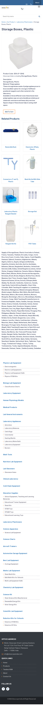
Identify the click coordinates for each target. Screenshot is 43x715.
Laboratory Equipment (12, 393)
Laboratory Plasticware (24, 22)
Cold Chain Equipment (11, 486)
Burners (7, 448)
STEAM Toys (9, 512)
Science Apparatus (10, 529)
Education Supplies (10, 493)
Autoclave (8, 425)
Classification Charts (12, 386)
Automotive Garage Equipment (15, 553)
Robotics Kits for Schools (13, 618)
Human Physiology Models (13, 400)
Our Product (11, 22)
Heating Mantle (10, 438)
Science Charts (9, 539)
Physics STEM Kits (11, 376)
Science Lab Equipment (13, 532)
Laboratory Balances (12, 428)
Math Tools (7, 455)
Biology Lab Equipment (12, 383)
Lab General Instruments (13, 414)
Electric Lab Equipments (13, 370)
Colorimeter (9, 435)
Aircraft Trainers (10, 546)
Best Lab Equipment (11, 560)
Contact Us (7, 676)
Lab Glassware (9, 469)
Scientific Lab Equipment (13, 611)
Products (6, 666)
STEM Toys (9, 509)
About (37, 2)
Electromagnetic (10, 366)
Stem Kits (8, 505)
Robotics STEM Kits (12, 622)
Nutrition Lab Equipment (12, 462)
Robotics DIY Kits (11, 625)
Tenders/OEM (8, 669)
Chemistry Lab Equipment (13, 587)
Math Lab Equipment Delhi (14, 581)
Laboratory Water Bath (13, 441)
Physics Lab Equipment (12, 363)
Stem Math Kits (10, 574)
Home (4, 22)
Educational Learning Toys (14, 515)
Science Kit (7, 595)
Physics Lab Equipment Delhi (15, 373)
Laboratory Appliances (12, 421)
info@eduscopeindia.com (13, 654)
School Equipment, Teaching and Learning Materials (18, 498)
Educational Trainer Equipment (15, 502)
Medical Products (10, 407)
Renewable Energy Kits (12, 601)
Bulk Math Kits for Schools (14, 577)
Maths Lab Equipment (11, 571)
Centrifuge (8, 431)
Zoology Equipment (11, 564)
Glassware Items (10, 472)
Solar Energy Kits (11, 604)
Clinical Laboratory (10, 479)
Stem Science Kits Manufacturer (16, 598)
